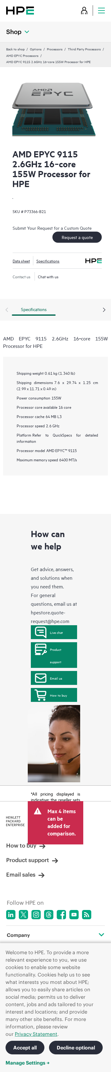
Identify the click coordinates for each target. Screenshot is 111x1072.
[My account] (84, 10)
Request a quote (77, 237)
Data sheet (21, 260)
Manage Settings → (28, 1063)
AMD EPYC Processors (22, 55)
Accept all (25, 1047)
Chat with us (48, 276)
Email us (56, 678)
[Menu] (101, 10)
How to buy (58, 695)
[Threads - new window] (48, 914)
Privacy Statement (36, 1034)
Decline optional (76, 1047)
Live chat (56, 632)
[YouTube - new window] (74, 914)
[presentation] (104, 310)
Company (18, 935)
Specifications (48, 260)
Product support (55, 655)
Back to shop (15, 48)
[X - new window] (23, 914)
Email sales (20, 874)
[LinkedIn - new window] (10, 914)
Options (36, 48)
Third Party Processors (84, 48)
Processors (55, 48)
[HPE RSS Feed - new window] (86, 914)
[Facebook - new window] (61, 914)
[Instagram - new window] (36, 914)
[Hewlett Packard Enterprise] (20, 10)
